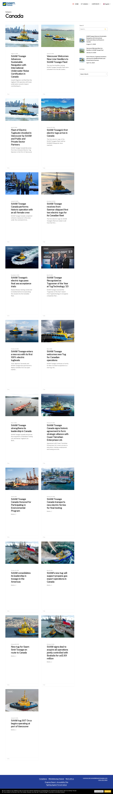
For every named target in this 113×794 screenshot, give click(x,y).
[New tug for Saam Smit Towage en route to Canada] (21, 650)
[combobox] (93, 74)
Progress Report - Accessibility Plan (56, 782)
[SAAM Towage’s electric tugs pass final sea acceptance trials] (21, 281)
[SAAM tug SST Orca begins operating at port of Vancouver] (21, 724)
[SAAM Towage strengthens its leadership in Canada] (21, 429)
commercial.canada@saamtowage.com (95, 778)
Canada (10, 27)
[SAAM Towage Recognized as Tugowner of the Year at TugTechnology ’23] (57, 281)
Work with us (70, 779)
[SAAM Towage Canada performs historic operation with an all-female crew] (21, 207)
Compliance (43, 779)
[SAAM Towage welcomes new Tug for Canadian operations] (57, 355)
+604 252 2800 (102, 780)
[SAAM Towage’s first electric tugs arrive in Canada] (57, 134)
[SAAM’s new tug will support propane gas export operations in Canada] (57, 577)
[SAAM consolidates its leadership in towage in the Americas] (21, 577)
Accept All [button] (107, 791)
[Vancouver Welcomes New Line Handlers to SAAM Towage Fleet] (57, 60)
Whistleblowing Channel (56, 779)
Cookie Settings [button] (99, 791)
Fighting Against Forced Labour (56, 785)
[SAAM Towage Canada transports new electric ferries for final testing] (57, 503)
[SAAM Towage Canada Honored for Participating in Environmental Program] (21, 503)
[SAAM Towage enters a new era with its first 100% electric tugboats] (21, 355)
